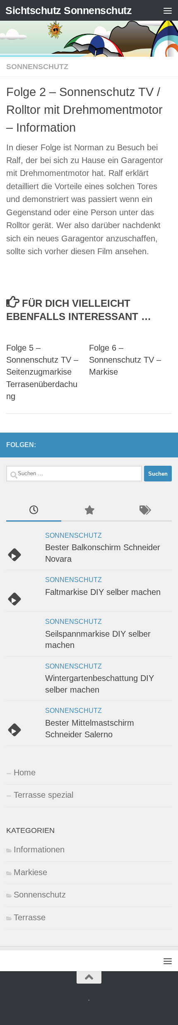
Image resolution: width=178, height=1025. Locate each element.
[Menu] (167, 10)
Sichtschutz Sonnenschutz (68, 10)
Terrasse (30, 917)
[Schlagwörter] (144, 510)
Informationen (39, 849)
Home (25, 772)
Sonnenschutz (37, 66)
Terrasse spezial (43, 794)
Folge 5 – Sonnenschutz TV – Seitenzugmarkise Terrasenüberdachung (42, 372)
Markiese (30, 872)
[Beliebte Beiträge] (88, 510)
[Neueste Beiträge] (33, 510)
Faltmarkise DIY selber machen (103, 592)
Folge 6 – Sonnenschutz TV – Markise (125, 360)
